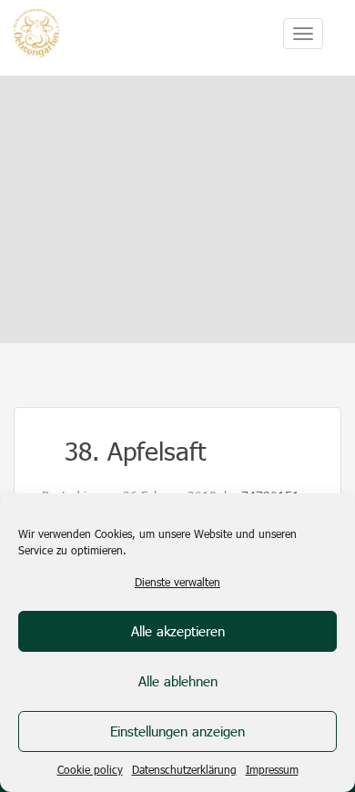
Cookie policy (90, 769)
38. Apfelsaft (135, 449)
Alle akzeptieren (178, 631)
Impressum (272, 769)
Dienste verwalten (177, 581)
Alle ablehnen (178, 681)
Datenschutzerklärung (184, 769)
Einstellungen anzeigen (177, 731)
